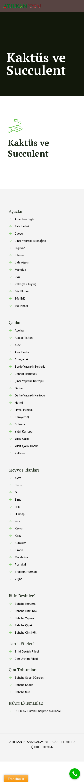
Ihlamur (20, 255)
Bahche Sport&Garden (29, 678)
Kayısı (18, 528)
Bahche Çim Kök (25, 632)
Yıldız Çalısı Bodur (26, 446)
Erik (17, 507)
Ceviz (18, 485)
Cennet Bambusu (26, 374)
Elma (18, 499)
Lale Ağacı (22, 262)
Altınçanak (21, 359)
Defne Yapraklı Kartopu (30, 395)
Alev (18, 345)
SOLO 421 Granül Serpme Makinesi (38, 711)
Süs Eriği (20, 298)
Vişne (18, 579)
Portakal (20, 564)
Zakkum (20, 453)
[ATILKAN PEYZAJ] (22, 6)
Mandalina (21, 557)
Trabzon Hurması (26, 572)
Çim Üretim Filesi (26, 659)
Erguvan (20, 248)
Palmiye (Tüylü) (25, 284)
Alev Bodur (22, 352)
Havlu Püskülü (24, 410)
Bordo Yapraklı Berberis (30, 366)
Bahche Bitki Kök (26, 611)
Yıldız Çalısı (22, 439)
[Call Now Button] (74, 773)
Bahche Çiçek (23, 625)
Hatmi (19, 403)
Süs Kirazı (21, 306)
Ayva (18, 478)
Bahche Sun (22, 692)
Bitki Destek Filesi (27, 651)
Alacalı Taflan (24, 338)
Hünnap (20, 514)
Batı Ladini (22, 226)
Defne (19, 388)
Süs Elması (22, 291)
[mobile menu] (78, 6)
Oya (17, 277)
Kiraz (18, 536)
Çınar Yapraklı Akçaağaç (30, 241)
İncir (17, 521)
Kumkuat (20, 543)
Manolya (20, 270)
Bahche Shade (24, 685)
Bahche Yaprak (24, 618)
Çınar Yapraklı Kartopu (29, 381)
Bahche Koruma (25, 604)
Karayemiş (22, 417)
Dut (17, 492)
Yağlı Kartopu (23, 431)
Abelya (19, 330)
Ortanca (20, 424)
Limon (19, 550)
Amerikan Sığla (24, 219)
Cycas (19, 233)
